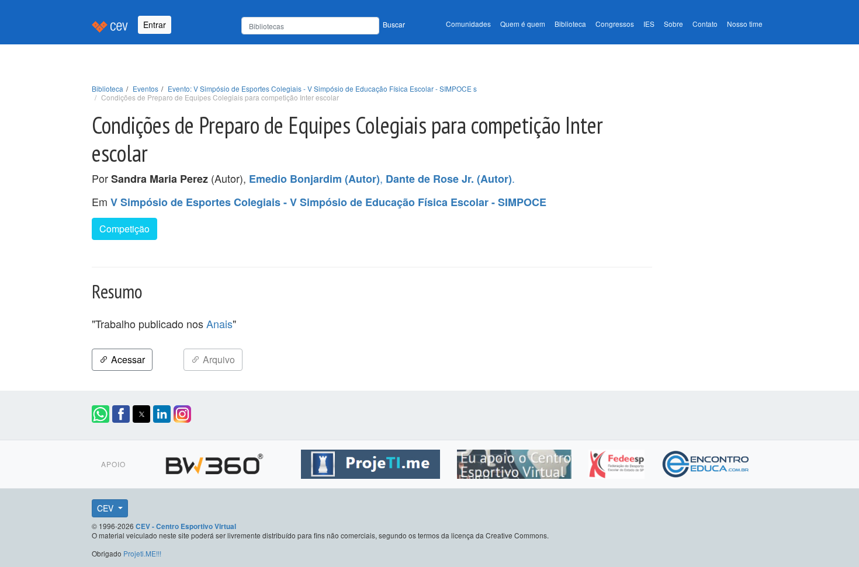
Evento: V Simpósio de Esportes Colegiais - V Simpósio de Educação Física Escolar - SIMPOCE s (322, 88)
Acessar (127, 359)
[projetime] (372, 462)
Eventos (145, 88)
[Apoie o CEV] (515, 462)
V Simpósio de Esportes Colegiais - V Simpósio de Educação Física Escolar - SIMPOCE (328, 202)
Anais (219, 323)
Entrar (154, 24)
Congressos (614, 24)
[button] (100, 414)
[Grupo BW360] (216, 462)
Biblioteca (570, 24)
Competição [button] (124, 228)
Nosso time (745, 24)
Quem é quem (522, 24)
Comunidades (468, 24)
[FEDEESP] (617, 462)
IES (648, 24)
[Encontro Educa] (706, 462)
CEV (106, 508)
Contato (705, 24)
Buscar (394, 24)
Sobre (673, 24)
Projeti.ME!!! (142, 553)
